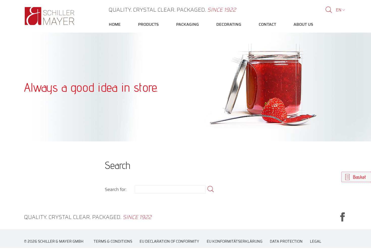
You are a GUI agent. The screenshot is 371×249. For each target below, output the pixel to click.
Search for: (115, 189)
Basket (359, 177)
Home (115, 24)
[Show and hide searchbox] (328, 9)
